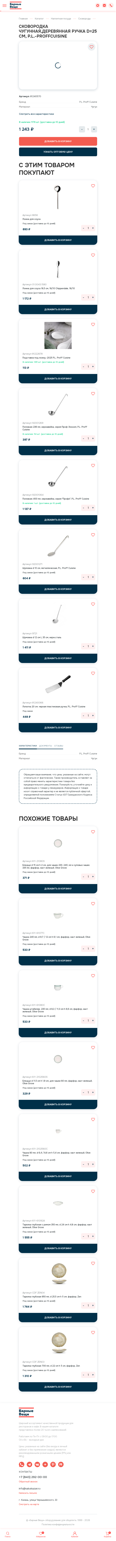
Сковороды (84, 18)
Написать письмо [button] (28, 1493)
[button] (56, 83)
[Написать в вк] (37, 1465)
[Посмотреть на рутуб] (61, 1465)
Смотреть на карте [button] (29, 1504)
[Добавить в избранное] (91, 47)
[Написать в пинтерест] (53, 1465)
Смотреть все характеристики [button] (36, 113)
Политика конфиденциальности (58, 1524)
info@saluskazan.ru (29, 1488)
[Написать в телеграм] (29, 1465)
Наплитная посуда (61, 18)
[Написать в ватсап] (21, 1465)
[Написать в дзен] (45, 1465)
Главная (23, 18)
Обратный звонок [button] (28, 1481)
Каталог (39, 18)
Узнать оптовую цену (58, 151)
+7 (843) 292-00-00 (33, 1477)
